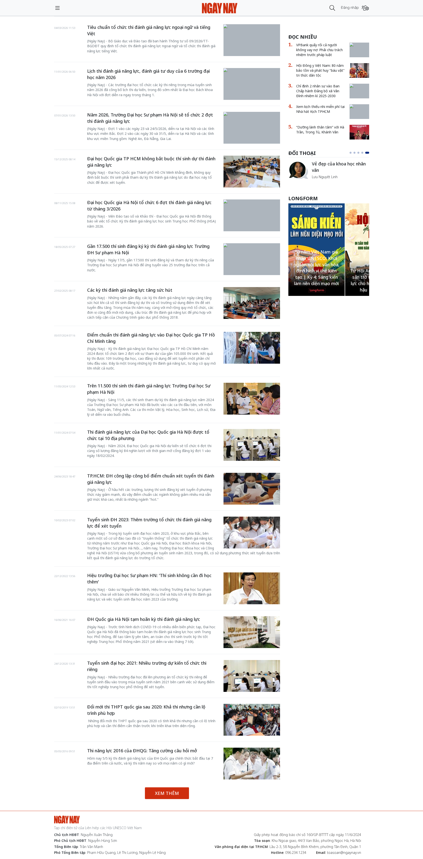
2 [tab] (354, 153)
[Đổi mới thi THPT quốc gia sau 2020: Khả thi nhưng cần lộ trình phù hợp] (251, 720)
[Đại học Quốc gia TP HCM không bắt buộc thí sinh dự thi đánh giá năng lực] (251, 171)
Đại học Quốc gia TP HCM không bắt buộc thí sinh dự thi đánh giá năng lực (151, 162)
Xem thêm (167, 793)
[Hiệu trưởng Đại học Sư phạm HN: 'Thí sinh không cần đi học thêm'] (251, 588)
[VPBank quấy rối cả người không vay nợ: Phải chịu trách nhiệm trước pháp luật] (359, 45)
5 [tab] (367, 153)
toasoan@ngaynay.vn (344, 852)
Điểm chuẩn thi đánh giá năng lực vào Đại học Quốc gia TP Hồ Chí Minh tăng (151, 338)
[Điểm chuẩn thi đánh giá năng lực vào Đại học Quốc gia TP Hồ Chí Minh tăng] (251, 348)
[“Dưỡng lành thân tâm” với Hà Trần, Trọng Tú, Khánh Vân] (359, 132)
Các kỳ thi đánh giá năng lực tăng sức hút (129, 290)
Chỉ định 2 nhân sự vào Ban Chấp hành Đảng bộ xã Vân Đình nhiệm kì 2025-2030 (318, 91)
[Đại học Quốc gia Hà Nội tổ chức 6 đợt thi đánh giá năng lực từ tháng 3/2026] (251, 201)
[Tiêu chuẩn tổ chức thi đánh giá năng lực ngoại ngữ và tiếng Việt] (251, 26)
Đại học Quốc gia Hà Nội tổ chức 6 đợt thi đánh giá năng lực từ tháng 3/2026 (149, 205)
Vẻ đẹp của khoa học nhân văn (339, 167)
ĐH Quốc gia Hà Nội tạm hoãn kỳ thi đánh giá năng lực (143, 619)
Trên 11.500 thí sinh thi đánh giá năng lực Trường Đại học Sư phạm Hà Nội (149, 389)
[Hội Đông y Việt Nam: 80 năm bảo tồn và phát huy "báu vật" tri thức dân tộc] (359, 70)
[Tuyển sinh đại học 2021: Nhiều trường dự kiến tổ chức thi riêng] (251, 676)
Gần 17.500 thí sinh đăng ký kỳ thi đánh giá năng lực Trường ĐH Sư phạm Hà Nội (148, 249)
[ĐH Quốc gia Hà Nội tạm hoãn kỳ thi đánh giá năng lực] (251, 632)
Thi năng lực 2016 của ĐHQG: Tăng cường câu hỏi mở (142, 751)
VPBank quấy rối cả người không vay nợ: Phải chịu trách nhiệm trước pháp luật (319, 50)
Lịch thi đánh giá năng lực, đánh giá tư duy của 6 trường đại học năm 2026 (148, 74)
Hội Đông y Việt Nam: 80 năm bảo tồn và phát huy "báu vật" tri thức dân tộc (320, 70)
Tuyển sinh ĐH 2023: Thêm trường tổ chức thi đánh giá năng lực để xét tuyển (149, 523)
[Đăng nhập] (365, 8)
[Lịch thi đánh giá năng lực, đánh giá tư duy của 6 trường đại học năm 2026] (251, 70)
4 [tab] (362, 153)
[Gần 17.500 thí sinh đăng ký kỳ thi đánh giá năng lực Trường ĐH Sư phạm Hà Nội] (251, 245)
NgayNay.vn (220, 8)
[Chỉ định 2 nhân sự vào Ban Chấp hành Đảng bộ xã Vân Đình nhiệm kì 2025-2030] (359, 86)
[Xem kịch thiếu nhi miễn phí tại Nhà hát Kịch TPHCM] (359, 106)
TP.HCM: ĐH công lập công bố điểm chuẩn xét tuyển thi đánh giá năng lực (150, 479)
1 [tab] (351, 153)
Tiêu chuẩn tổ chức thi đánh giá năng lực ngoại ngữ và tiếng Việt (148, 30)
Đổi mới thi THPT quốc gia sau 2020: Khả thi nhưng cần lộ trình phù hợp (146, 710)
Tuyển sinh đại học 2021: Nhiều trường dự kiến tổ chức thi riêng (146, 666)
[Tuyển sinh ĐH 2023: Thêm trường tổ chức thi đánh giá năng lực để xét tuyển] (251, 532)
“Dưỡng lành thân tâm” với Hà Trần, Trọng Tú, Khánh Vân (320, 129)
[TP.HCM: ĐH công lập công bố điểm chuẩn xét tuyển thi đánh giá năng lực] (251, 489)
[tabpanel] (328, 170)
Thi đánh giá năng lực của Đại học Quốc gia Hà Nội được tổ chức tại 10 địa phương (148, 435)
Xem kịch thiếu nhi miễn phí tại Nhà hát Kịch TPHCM (320, 109)
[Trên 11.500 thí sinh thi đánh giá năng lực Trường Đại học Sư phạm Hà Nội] (251, 399)
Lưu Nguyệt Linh (325, 176)
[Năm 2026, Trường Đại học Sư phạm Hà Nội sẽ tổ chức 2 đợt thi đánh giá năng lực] (251, 114)
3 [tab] (358, 153)
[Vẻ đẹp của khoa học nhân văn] (298, 170)
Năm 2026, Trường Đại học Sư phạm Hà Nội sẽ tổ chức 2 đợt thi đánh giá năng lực (150, 118)
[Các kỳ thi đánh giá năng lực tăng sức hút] (251, 303)
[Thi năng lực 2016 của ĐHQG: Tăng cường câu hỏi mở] (251, 763)
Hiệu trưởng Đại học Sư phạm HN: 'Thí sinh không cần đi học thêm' (149, 578)
